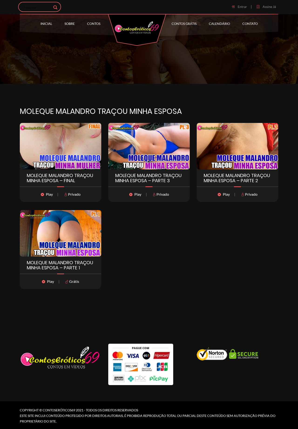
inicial (46, 24)
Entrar (242, 7)
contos (93, 24)
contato (250, 24)
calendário (219, 24)
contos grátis (184, 24)
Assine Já (269, 7)
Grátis (73, 281)
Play (49, 194)
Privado (74, 194)
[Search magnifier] (55, 7)
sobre (69, 24)
